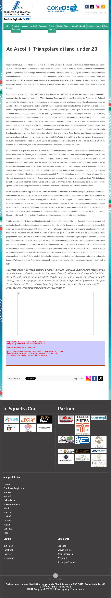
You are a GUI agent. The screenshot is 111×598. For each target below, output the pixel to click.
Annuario (25, 26)
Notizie (82, 26)
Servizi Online (65, 550)
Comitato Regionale (16, 27)
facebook (87, 6)
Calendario (43, 26)
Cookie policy (77, 589)
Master (67, 26)
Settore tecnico (52, 27)
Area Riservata (65, 554)
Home (6, 484)
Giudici (60, 26)
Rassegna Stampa (67, 562)
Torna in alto (56, 579)
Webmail (62, 558)
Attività (33, 26)
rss (103, 6)
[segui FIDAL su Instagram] (88, 378)
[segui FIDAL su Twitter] (100, 378)
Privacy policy (62, 589)
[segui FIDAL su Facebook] (94, 378)
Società (75, 26)
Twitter (7, 554)
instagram (97, 6)
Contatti (99, 26)
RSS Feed (8, 546)
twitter (92, 6)
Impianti (90, 26)
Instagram (8, 558)
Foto (106, 26)
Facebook (8, 550)
